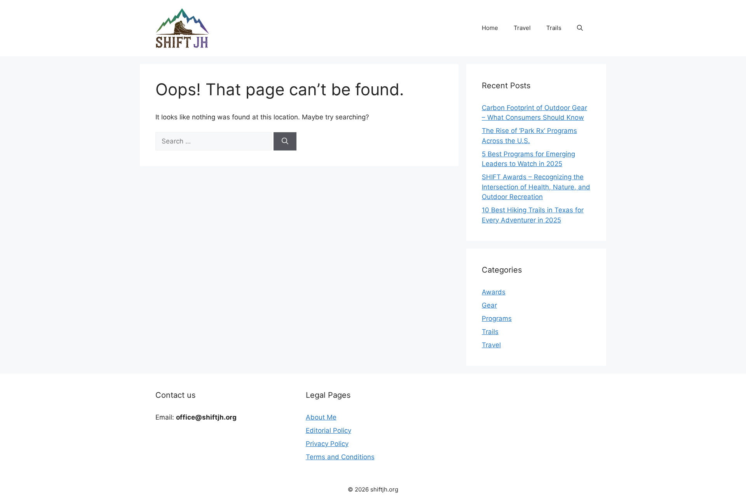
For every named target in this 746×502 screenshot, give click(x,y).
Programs (497, 318)
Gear (489, 305)
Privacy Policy (327, 444)
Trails (553, 27)
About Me (321, 417)
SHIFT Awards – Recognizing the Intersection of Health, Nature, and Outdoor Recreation (536, 187)
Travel (522, 27)
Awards (493, 292)
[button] (580, 28)
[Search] (285, 141)
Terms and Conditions (340, 457)
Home (490, 27)
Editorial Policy (328, 430)
